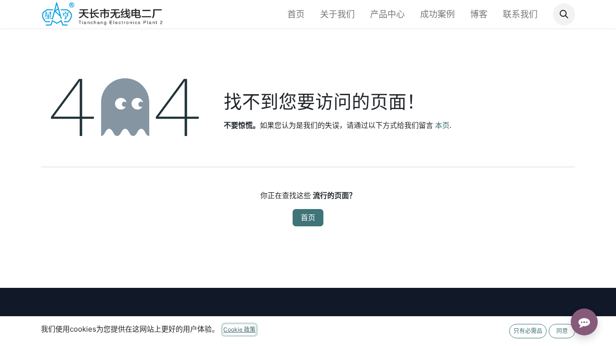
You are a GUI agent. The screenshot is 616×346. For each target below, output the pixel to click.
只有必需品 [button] (527, 330)
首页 (308, 217)
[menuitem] (296, 14)
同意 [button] (562, 330)
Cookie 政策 (239, 329)
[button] (564, 14)
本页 (442, 125)
